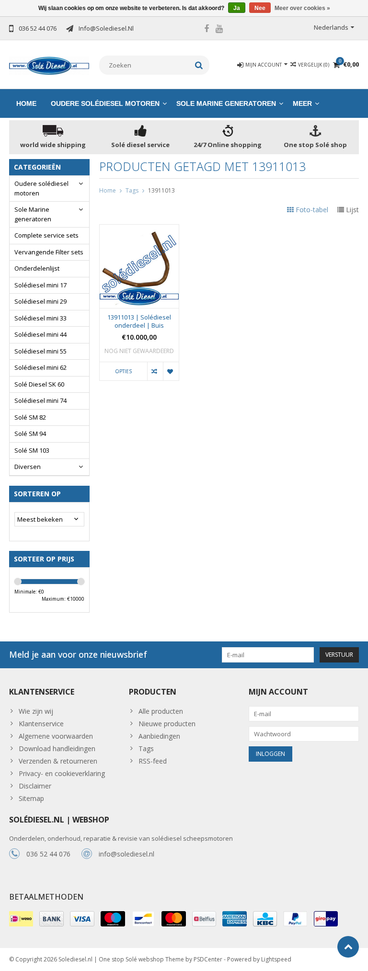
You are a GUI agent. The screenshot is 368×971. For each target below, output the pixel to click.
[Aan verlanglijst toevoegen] (171, 371)
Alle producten (160, 711)
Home (26, 103)
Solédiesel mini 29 (40, 301)
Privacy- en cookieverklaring (62, 773)
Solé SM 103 (31, 450)
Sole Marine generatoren (226, 103)
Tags (132, 190)
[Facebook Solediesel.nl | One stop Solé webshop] (206, 29)
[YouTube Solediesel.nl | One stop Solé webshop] (219, 29)
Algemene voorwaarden (56, 736)
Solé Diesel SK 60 (39, 384)
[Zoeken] (199, 65)
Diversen (27, 466)
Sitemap (31, 798)
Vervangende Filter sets (48, 252)
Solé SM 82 (30, 417)
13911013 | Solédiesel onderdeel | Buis (139, 321)
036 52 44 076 (48, 853)
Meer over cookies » (302, 8)
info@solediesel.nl (126, 853)
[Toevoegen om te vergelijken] (155, 371)
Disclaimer (35, 785)
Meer (302, 103)
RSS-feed (152, 760)
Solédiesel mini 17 (40, 285)
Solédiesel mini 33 (40, 318)
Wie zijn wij (36, 711)
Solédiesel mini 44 (40, 334)
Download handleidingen (57, 748)
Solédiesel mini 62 (40, 367)
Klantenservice (41, 723)
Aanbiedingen (159, 736)
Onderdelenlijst (36, 268)
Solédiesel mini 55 (40, 351)
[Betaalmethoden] (21, 918)
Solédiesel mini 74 (40, 400)
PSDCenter (208, 959)
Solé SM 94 (30, 433)
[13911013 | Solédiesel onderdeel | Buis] (139, 229)
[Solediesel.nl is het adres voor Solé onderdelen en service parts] (49, 64)
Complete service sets (46, 235)
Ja (236, 8)
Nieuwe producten (167, 723)
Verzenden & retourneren (58, 760)
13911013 (161, 190)
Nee (259, 8)
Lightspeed (276, 959)
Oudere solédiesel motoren (105, 103)
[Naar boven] (348, 947)
